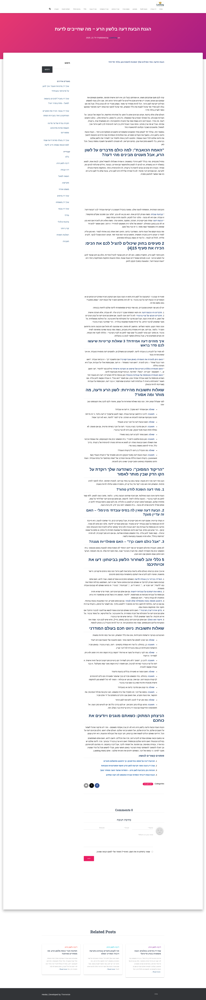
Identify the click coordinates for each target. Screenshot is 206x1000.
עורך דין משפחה (104, 9)
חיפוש (67, 63)
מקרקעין (135, 9)
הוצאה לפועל (143, 9)
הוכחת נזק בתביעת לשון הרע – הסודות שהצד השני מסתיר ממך (127, 770)
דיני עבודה (153, 9)
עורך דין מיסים (115, 9)
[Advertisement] (124, 80)
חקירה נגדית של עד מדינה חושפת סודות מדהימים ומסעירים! (58, 128)
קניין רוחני (65, 228)
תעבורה (56, 9)
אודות (161, 9)
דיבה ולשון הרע (148, 784)
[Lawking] (160, 3)
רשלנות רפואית (66, 9)
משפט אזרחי (126, 9)
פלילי (85, 9)
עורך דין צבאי (93, 9)
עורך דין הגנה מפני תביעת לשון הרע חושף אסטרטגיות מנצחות (128, 766)
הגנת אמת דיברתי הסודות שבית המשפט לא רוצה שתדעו (130, 775)
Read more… (155, 972)
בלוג (67, 157)
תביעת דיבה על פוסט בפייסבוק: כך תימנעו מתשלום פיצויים (129, 761)
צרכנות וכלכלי (76, 9)
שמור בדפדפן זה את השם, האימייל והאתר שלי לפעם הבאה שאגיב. (123, 852)
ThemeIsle (65, 994)
